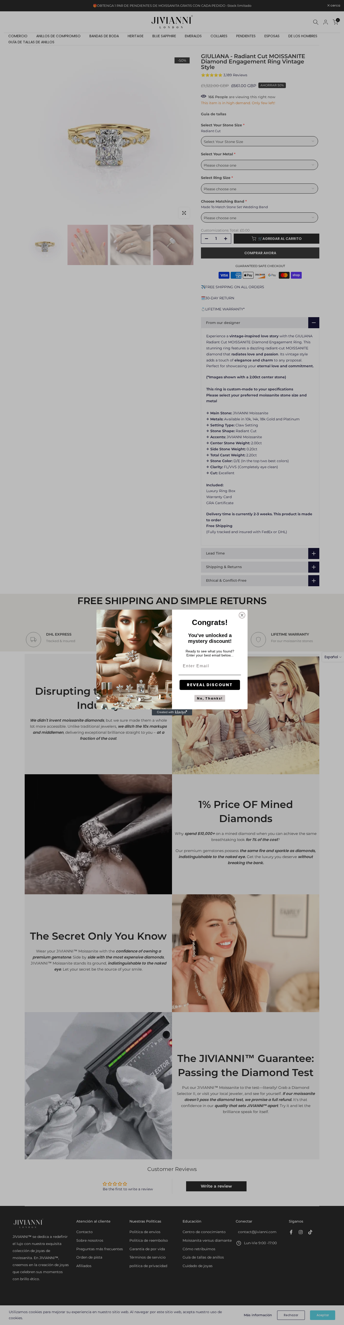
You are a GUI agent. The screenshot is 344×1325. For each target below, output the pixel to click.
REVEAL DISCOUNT (210, 685)
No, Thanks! (210, 698)
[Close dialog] (242, 615)
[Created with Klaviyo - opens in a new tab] (172, 712)
